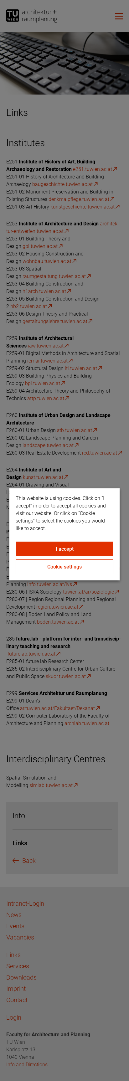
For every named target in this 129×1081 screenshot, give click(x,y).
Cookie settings (64, 567)
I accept (65, 549)
